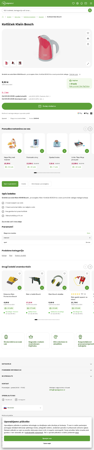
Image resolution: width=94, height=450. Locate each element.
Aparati (4, 118)
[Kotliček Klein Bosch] (6, 63)
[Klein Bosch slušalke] (57, 281)
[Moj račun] (77, 3)
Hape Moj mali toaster (9, 158)
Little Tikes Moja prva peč (78, 158)
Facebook (9, 400)
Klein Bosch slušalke (56, 294)
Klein (24, 118)
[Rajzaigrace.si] (3, 17)
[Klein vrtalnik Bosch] (34, 281)
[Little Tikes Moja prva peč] (79, 143)
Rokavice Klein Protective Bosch (10, 295)
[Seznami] (73, 3)
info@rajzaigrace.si (57, 390)
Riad (10, 255)
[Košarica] (86, 3)
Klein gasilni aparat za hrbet (79, 298)
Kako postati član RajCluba (79, 86)
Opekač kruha (54, 157)
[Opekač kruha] (57, 143)
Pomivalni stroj (32, 157)
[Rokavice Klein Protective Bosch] (12, 281)
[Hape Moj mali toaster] (12, 143)
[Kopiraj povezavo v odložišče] (88, 44)
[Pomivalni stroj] (34, 143)
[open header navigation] (91, 3)
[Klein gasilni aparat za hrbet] (79, 281)
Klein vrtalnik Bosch (33, 294)
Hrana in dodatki (20, 255)
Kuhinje (4, 255)
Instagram (21, 400)
